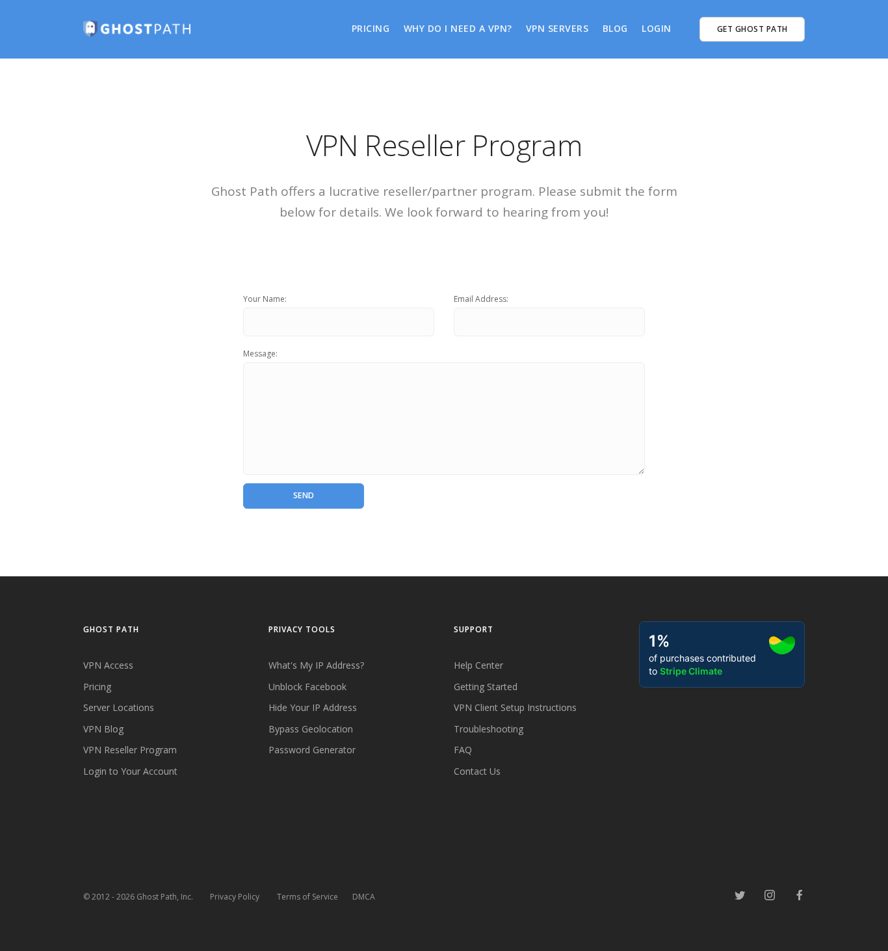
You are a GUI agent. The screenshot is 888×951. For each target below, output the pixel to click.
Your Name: (265, 298)
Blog (615, 28)
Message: (260, 353)
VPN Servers (557, 28)
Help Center (478, 665)
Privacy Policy (234, 896)
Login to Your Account (130, 771)
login (657, 28)
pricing (371, 28)
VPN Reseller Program (130, 749)
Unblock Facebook (307, 686)
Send (304, 495)
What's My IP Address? (316, 665)
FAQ (463, 749)
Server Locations (118, 707)
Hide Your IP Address (312, 707)
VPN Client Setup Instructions (515, 707)
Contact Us (477, 771)
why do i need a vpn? (458, 28)
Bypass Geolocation (310, 729)
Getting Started (485, 686)
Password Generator (312, 749)
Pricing (97, 686)
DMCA (363, 896)
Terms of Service (307, 896)
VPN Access (108, 665)
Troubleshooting (488, 729)
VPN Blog (103, 729)
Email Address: (481, 298)
